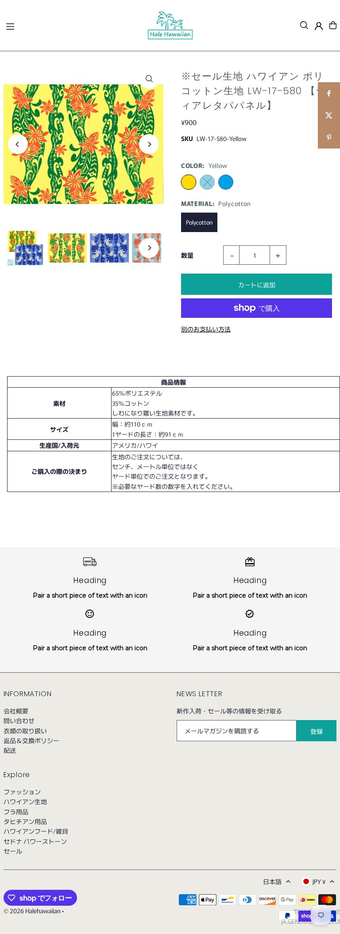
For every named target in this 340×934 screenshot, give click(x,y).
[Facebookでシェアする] (329, 93)
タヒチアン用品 (25, 821)
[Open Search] (304, 25)
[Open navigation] (72, 24)
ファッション (22, 791)
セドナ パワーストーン (35, 841)
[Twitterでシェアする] (329, 115)
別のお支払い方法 (206, 328)
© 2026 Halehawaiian (32, 910)
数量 (187, 255)
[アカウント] (319, 26)
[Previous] (18, 144)
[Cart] (332, 25)
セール (13, 850)
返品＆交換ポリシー (31, 740)
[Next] (149, 144)
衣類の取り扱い (25, 730)
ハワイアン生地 (25, 801)
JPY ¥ (319, 881)
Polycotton (199, 222)
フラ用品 (16, 811)
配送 (10, 750)
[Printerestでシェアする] (329, 137)
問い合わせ (19, 720)
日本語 (272, 881)
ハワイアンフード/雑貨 (36, 831)
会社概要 (16, 710)
